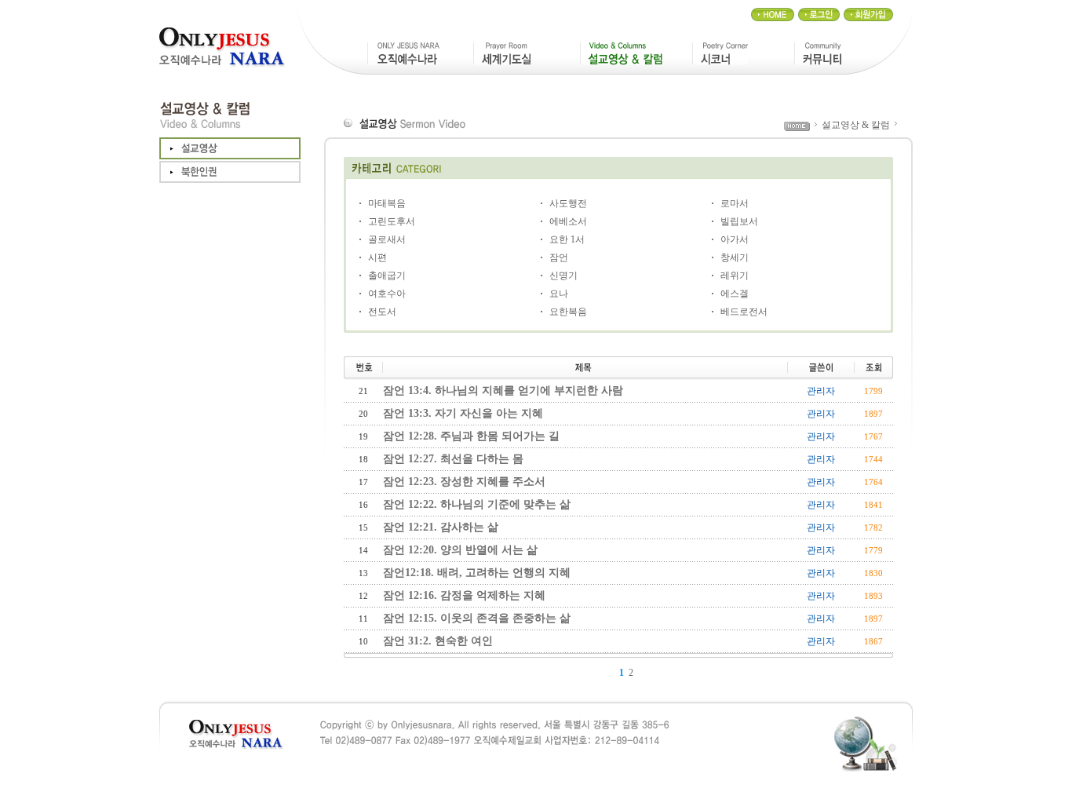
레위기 (734, 275)
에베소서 (568, 221)
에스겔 (734, 293)
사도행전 (568, 203)
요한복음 (568, 311)
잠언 (558, 257)
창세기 (734, 257)
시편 (377, 257)
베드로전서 (744, 311)
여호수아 (387, 293)
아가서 (734, 239)
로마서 (734, 203)
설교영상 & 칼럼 (856, 124)
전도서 (382, 311)
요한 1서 (567, 239)
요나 (558, 293)
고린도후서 (391, 221)
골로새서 (387, 239)
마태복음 (387, 203)
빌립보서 (739, 221)
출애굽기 (387, 275)
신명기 (563, 275)
